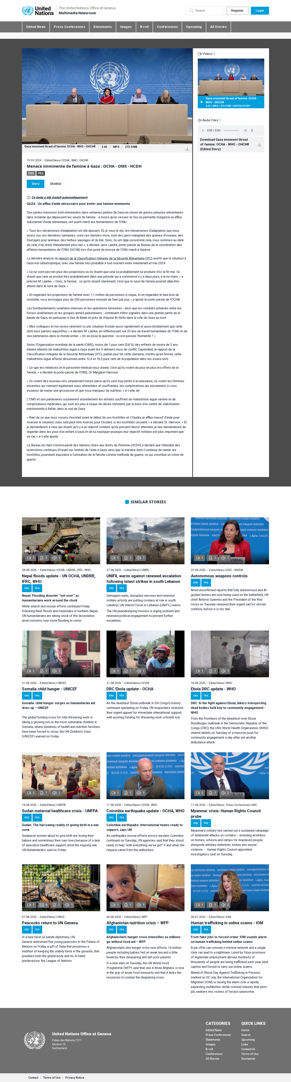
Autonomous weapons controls (219, 576)
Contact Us (248, 1049)
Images (126, 27)
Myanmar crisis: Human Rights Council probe (226, 813)
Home (245, 1030)
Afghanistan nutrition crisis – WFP (138, 923)
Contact (33, 1077)
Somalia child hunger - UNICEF (49, 689)
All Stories (218, 27)
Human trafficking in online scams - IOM (227, 923)
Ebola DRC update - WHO (213, 689)
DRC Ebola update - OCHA (130, 689)
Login (260, 10)
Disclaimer (248, 1058)
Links (244, 1044)
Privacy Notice (74, 1077)
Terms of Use (250, 1053)
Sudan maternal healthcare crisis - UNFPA (60, 810)
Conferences (167, 27)
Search (246, 1034)
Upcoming (194, 27)
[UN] (38, 11)
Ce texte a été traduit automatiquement (59, 197)
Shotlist (55, 184)
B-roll (144, 27)
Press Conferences (69, 27)
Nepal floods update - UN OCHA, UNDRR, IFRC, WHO (58, 579)
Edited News (36, 27)
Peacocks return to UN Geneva (50, 923)
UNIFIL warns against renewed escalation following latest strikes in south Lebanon (144, 579)
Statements (102, 27)
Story (35, 184)
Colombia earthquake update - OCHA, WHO (145, 810)
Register (237, 10)
